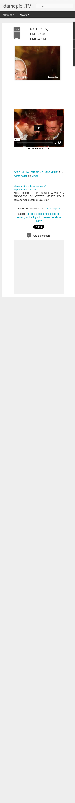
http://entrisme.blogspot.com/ (30, 186)
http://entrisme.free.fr (25, 189)
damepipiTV (54, 208)
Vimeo (35, 176)
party (39, 220)
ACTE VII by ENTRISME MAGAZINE (38, 34)
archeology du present (38, 217)
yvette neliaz (20, 176)
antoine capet (34, 213)
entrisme (56, 217)
